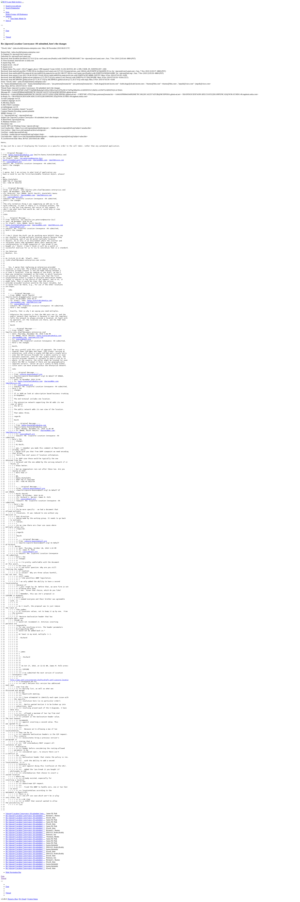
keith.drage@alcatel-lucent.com (17, 160)
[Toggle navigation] (23, 2)
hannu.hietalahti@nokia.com (20, 155)
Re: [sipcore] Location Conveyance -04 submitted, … (25, 816)
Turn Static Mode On (18, 19)
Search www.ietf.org (13, 6)
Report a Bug (13, 899)
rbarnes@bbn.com (40, 160)
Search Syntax (11, 14)
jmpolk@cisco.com (56, 160)
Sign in (8, 21)
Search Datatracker (13, 8)
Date (7, 31)
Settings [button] (8, 16)
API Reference (22, 14)
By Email (22, 899)
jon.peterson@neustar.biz (31, 158)
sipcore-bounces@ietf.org (31, 374)
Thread (8, 37)
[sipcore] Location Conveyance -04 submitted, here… (25, 814)
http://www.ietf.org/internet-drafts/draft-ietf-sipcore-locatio (39, 680)
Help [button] (7, 12)
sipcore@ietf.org (14, 162)
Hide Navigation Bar (13, 872)
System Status (32, 899)
